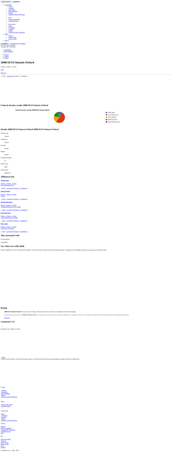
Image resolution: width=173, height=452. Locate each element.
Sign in (6, 40)
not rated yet (10, 76)
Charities (11, 8)
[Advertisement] (55, 89)
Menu (6, 34)
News (2, 446)
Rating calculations (6, 428)
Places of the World (14, 19)
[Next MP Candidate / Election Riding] (2, 326)
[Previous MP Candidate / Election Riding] (1, 326)
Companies (11, 9)
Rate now (3, 73)
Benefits (3, 426)
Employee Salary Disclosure (16, 14)
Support (3, 447)
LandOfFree (8, 5)
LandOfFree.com (6, 431)
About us (3, 441)
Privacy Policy (12, 39)
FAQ (2, 433)
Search (10, 35)
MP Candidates (12, 11)
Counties (11, 29)
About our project (6, 439)
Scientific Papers (13, 21)
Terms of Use (12, 37)
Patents (10, 13)
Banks (10, 26)
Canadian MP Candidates (8, 430)
